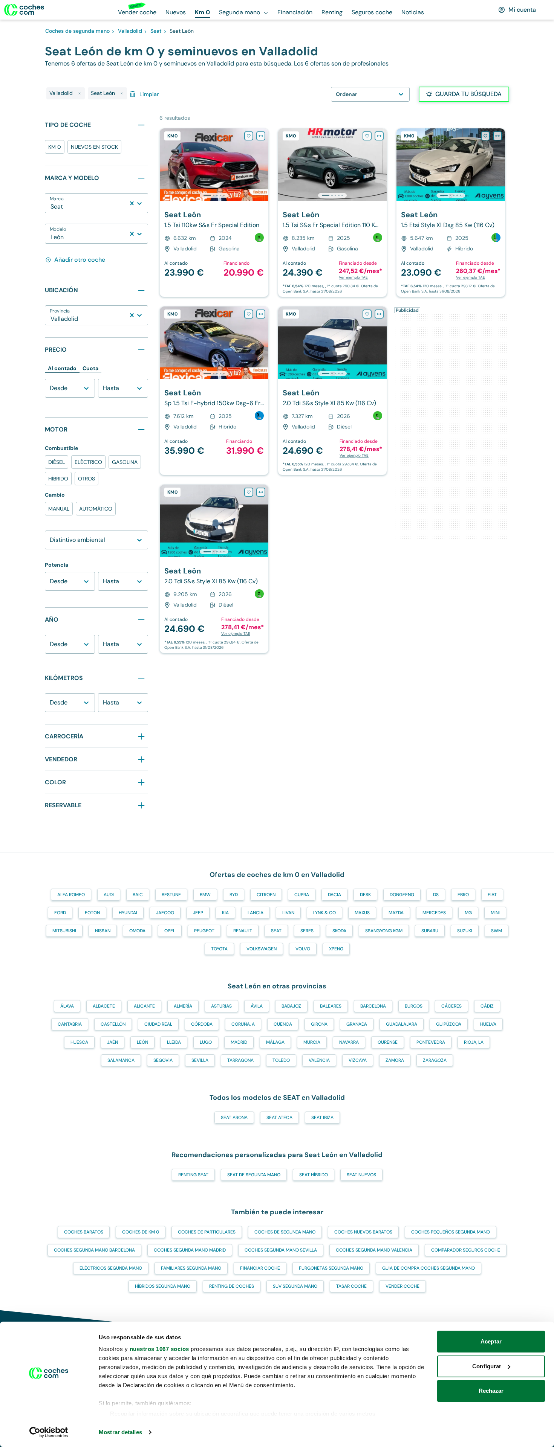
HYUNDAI (128, 913)
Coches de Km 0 (140, 1232)
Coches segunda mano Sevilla (281, 1250)
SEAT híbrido (313, 1175)
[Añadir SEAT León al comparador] (260, 135)
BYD (234, 895)
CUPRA (301, 895)
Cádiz (487, 1006)
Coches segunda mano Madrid (190, 1250)
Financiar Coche (260, 1268)
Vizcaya (358, 1060)
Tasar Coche (351, 1286)
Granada (356, 1024)
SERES (307, 931)
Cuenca (283, 1024)
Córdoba (202, 1024)
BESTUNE (171, 895)
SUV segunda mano (295, 1286)
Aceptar (491, 1341)
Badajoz (291, 1006)
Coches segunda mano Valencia (374, 1250)
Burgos (413, 1006)
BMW (205, 895)
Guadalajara (401, 1024)
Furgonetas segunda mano (331, 1268)
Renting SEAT (193, 1175)
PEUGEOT (204, 931)
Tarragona (240, 1060)
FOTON (92, 913)
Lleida (174, 1042)
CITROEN (266, 895)
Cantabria (70, 1024)
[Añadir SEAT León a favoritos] (248, 135)
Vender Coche (402, 1286)
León (142, 1042)
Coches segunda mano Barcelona (94, 1250)
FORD (60, 913)
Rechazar (491, 1391)
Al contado (62, 368)
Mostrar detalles (120, 1432)
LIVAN (288, 913)
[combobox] (51, 206)
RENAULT (242, 931)
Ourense (388, 1042)
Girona (319, 1024)
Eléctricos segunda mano (111, 1268)
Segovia (163, 1060)
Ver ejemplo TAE (353, 277)
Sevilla (199, 1060)
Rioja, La (474, 1042)
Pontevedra (430, 1042)
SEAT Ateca (279, 1118)
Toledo (281, 1060)
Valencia (319, 1060)
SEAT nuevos (361, 1175)
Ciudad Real (158, 1024)
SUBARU (429, 931)
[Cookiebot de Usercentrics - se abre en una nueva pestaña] (49, 1432)
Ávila (257, 1006)
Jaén (112, 1042)
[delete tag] (79, 93)
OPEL (169, 931)
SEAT (276, 931)
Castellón (113, 1024)
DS (436, 895)
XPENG (336, 949)
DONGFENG (402, 895)
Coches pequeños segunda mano (450, 1232)
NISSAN (102, 931)
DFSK (365, 895)
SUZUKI (464, 931)
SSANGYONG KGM (383, 931)
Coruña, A (243, 1024)
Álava (67, 1006)
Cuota (90, 368)
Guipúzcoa (448, 1024)
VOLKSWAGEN (261, 949)
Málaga (275, 1042)
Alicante (144, 1006)
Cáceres (451, 1006)
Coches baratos (83, 1232)
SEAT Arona (234, 1118)
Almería (183, 1006)
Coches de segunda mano (284, 1232)
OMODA (137, 931)
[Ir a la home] (24, 10)
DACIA (334, 895)
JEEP (198, 913)
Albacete (104, 1006)
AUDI (109, 895)
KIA (225, 913)
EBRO (463, 895)
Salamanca (121, 1060)
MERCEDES (434, 913)
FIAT (492, 895)
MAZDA (396, 913)
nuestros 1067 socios (159, 1349)
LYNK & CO (324, 913)
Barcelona (373, 1006)
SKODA (339, 931)
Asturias (221, 1006)
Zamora (395, 1060)
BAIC (138, 895)
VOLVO (302, 949)
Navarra (349, 1042)
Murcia (311, 1042)
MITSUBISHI (64, 931)
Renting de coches (231, 1286)
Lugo (206, 1042)
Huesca (79, 1042)
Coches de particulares (207, 1232)
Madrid (239, 1042)
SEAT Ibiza (322, 1118)
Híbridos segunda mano (162, 1286)
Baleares (330, 1006)
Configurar (486, 1366)
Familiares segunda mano (191, 1268)
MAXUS (362, 913)
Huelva (488, 1024)
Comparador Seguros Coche (465, 1250)
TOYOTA (219, 949)
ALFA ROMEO (71, 895)
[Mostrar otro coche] (213, 195)
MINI (495, 913)
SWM (496, 931)
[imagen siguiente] (262, 165)
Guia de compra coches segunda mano (428, 1268)
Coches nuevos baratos (363, 1232)
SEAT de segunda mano (253, 1175)
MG (468, 913)
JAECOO (165, 913)
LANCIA (255, 913)
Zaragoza (435, 1060)
